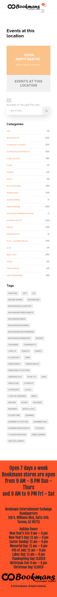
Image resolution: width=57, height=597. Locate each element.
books (39, 338)
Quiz (9, 248)
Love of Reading (17, 396)
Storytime (14, 415)
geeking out (15, 377)
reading (12, 409)
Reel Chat (12, 255)
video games (38, 434)
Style (9, 261)
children (13, 345)
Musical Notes (14, 220)
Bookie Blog (13, 138)
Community (30, 345)
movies (12, 402)
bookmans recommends (21, 332)
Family (38, 351)
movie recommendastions (20, 213)
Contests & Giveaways (18, 152)
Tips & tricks (13, 268)
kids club (13, 383)
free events (32, 364)
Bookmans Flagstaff (19, 306)
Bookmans (33, 300)
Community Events (16, 145)
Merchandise (13, 207)
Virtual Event (16, 441)
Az (33, 293)
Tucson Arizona (17, 434)
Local (28, 390)
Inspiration (12, 193)
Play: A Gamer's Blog (17, 241)
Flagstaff (14, 357)
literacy (28, 383)
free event (14, 364)
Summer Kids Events (19, 428)
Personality (13, 234)
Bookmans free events (20, 312)
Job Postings (13, 200)
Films (9, 165)
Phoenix (37, 402)
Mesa (34, 396)
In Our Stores (14, 186)
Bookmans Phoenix (18, 325)
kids (44, 377)
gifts (9, 179)
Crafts (12, 351)
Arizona (12, 293)
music (24, 402)
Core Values (13, 158)
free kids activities (18, 370)
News (10, 227)
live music (13, 390)
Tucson (39, 428)
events (25, 351)
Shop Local (29, 409)
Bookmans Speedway (19, 338)
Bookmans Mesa (16, 319)
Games (10, 172)
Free (27, 357)
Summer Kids (40, 422)
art (25, 293)
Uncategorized (15, 275)
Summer (29, 415)
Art (8, 131)
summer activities (18, 422)
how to (31, 377)
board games (15, 300)
